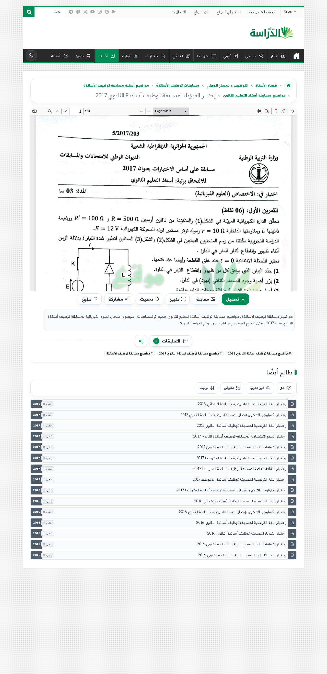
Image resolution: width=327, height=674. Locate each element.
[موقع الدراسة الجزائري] (272, 33)
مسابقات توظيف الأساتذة (177, 85)
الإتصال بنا (178, 12)
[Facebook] (78, 12)
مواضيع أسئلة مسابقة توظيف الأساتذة (116, 85)
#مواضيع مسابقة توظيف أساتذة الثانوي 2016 (259, 353)
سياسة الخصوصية (262, 12)
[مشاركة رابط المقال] (141, 341)
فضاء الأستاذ (266, 85)
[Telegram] (71, 12)
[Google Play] (114, 12)
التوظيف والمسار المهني (227, 85)
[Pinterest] (106, 12)
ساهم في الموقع (229, 12)
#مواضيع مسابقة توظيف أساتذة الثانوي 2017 (190, 353)
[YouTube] (92, 12)
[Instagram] (99, 12)
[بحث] (28, 12)
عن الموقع (201, 12)
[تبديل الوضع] (31, 55)
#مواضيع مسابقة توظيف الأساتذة (129, 353)
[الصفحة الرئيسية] (288, 85)
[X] (85, 12)
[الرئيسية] (296, 56)
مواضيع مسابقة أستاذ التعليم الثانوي (254, 95)
